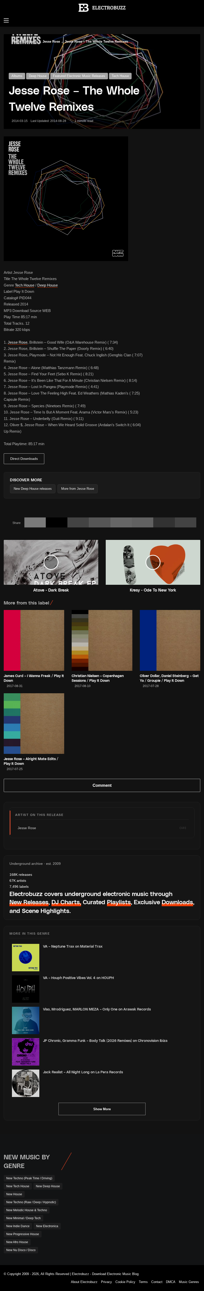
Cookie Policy (125, 1282)
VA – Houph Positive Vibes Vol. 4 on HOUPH (78, 978)
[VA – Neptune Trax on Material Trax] (25, 957)
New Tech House (17, 1186)
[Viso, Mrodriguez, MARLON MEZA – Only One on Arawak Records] (25, 1020)
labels (19, 887)
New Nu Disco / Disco (21, 1250)
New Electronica (47, 1226)
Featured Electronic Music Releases (79, 76)
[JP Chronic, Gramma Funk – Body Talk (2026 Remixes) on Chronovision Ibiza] (25, 1052)
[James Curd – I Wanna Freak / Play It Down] (34, 640)
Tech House (120, 76)
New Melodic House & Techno (26, 1210)
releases (20, 875)
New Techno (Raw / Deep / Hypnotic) (31, 1202)
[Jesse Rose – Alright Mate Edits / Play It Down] (34, 723)
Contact (156, 1282)
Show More (102, 1109)
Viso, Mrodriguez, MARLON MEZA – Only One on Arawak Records (97, 1009)
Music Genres (189, 1282)
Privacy (106, 1282)
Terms (143, 1282)
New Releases (29, 901)
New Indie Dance (18, 1226)
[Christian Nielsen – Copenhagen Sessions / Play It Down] (102, 640)
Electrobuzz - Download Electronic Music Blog (105, 1274)
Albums (32, 41)
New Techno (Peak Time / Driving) (29, 1178)
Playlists (119, 901)
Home (16, 41)
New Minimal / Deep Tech (23, 1218)
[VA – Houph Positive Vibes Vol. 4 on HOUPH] (25, 989)
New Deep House (48, 1186)
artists (17, 881)
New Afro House (17, 1242)
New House (14, 1194)
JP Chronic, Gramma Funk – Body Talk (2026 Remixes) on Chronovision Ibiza (105, 1040)
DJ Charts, (66, 901)
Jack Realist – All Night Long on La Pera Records (83, 1072)
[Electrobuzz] (102, 7)
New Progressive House (22, 1234)
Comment (102, 785)
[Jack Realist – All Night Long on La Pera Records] (25, 1083)
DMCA (170, 1282)
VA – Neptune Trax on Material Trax (72, 946)
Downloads (177, 901)
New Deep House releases (33, 489)
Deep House (38, 76)
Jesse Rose (51, 41)
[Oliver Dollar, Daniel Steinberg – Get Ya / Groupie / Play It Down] (170, 640)
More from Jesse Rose (77, 489)
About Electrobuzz (84, 1282)
